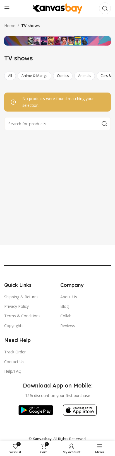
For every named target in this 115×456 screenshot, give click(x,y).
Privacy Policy (16, 306)
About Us (68, 296)
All (10, 75)
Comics (63, 75)
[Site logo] (57, 8)
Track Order (15, 352)
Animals (84, 75)
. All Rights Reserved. (60, 438)
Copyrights (13, 325)
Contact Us (14, 361)
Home (9, 25)
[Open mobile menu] (7, 8)
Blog (64, 306)
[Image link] (35, 409)
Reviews (67, 325)
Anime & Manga (34, 75)
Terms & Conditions (22, 315)
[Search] (105, 8)
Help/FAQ (12, 371)
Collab (65, 315)
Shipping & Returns (21, 296)
